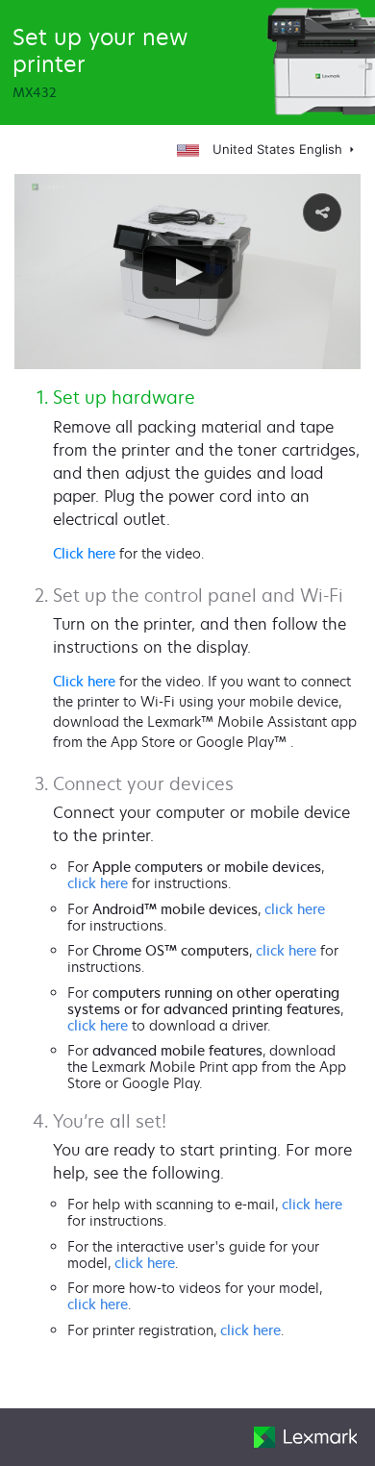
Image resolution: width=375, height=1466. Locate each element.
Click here (84, 553)
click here (97, 883)
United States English (277, 149)
